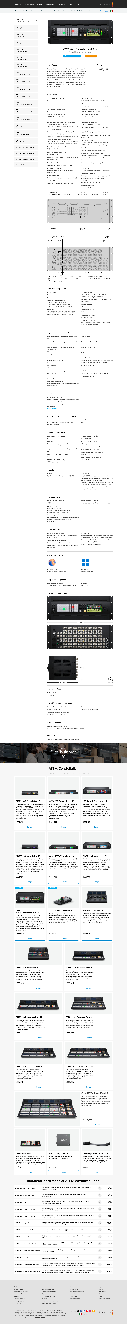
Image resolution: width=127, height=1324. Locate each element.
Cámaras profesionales (19, 1289)
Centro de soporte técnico (77, 1291)
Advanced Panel (52, 11)
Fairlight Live (72, 11)
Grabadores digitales (19, 1298)
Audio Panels (81, 11)
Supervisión (45, 1294)
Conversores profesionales (49, 1291)
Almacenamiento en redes (48, 1296)
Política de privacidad (104, 1298)
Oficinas (101, 1289)
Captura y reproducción (20, 1301)
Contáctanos (73, 1294)
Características (35, 11)
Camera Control (63, 11)
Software (44, 11)
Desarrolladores (50, 4)
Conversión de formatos (48, 1289)
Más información (52, 408)
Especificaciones (91, 11)
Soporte (39, 4)
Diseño (28, 11)
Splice (78, 4)
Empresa (62, 4)
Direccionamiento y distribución (50, 1301)
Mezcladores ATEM (18, 1294)
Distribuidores (29, 4)
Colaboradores (102, 1294)
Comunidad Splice (75, 1298)
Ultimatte (16, 1296)
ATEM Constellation (19, 11)
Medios (70, 4)
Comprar (30, 827)
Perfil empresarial (103, 1291)
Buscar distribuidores (72, 56)
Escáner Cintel (17, 1303)
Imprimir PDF (91, 56)
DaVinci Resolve (21, 1291)
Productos (17, 4)
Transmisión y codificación (49, 1303)
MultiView (44, 1298)
